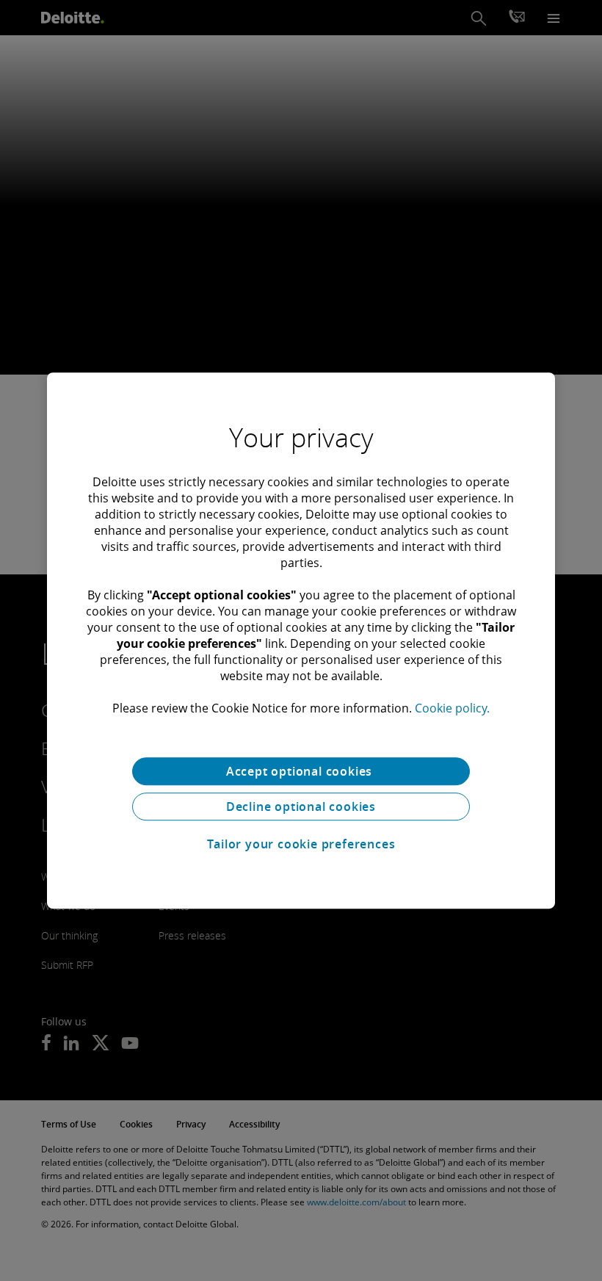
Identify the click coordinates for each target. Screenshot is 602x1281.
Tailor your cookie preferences (301, 844)
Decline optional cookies (301, 806)
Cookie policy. (452, 708)
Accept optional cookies (301, 771)
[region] (301, 640)
